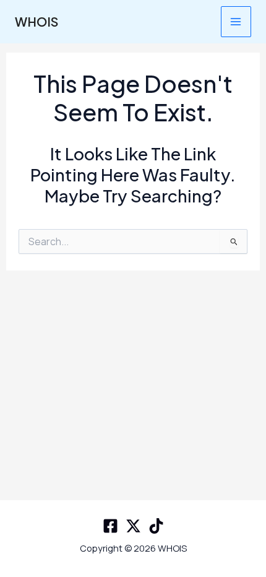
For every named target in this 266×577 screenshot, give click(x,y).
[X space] (133, 526)
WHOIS (36, 21)
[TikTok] (156, 526)
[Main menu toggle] (236, 21)
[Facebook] (110, 526)
